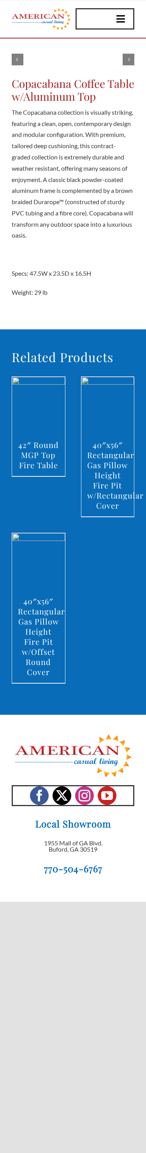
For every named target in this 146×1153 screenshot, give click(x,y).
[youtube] (107, 795)
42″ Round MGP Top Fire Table (38, 454)
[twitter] (62, 795)
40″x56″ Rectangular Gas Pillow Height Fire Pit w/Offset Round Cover (41, 636)
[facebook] (39, 795)
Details (38, 406)
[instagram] (84, 795)
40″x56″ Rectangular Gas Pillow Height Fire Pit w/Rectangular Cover (115, 475)
